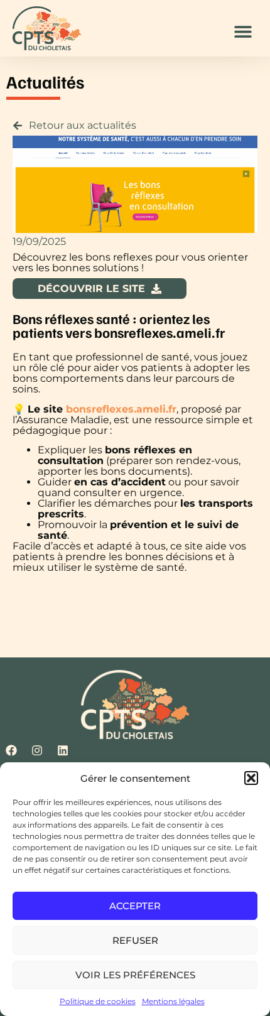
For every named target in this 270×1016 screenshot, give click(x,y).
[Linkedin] (62, 750)
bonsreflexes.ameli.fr (121, 409)
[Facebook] (11, 750)
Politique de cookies (98, 1001)
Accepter (135, 906)
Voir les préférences (135, 975)
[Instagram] (37, 750)
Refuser (135, 940)
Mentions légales (173, 1001)
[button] (251, 778)
